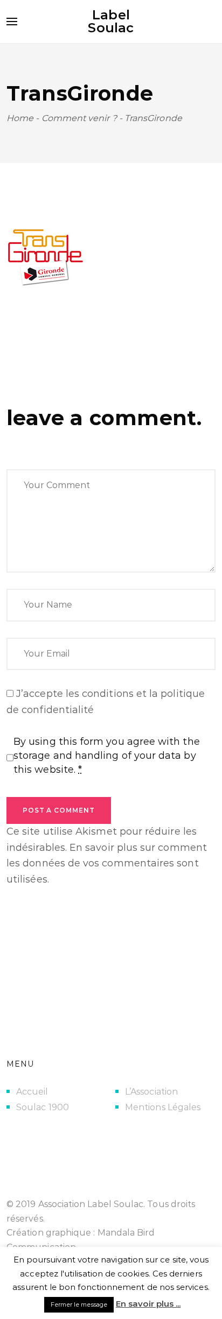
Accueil (32, 1092)
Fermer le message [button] (79, 1304)
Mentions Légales (162, 1107)
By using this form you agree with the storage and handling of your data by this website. (106, 755)
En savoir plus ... (148, 1304)
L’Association (151, 1092)
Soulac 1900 (42, 1107)
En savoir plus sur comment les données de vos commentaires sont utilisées (106, 863)
